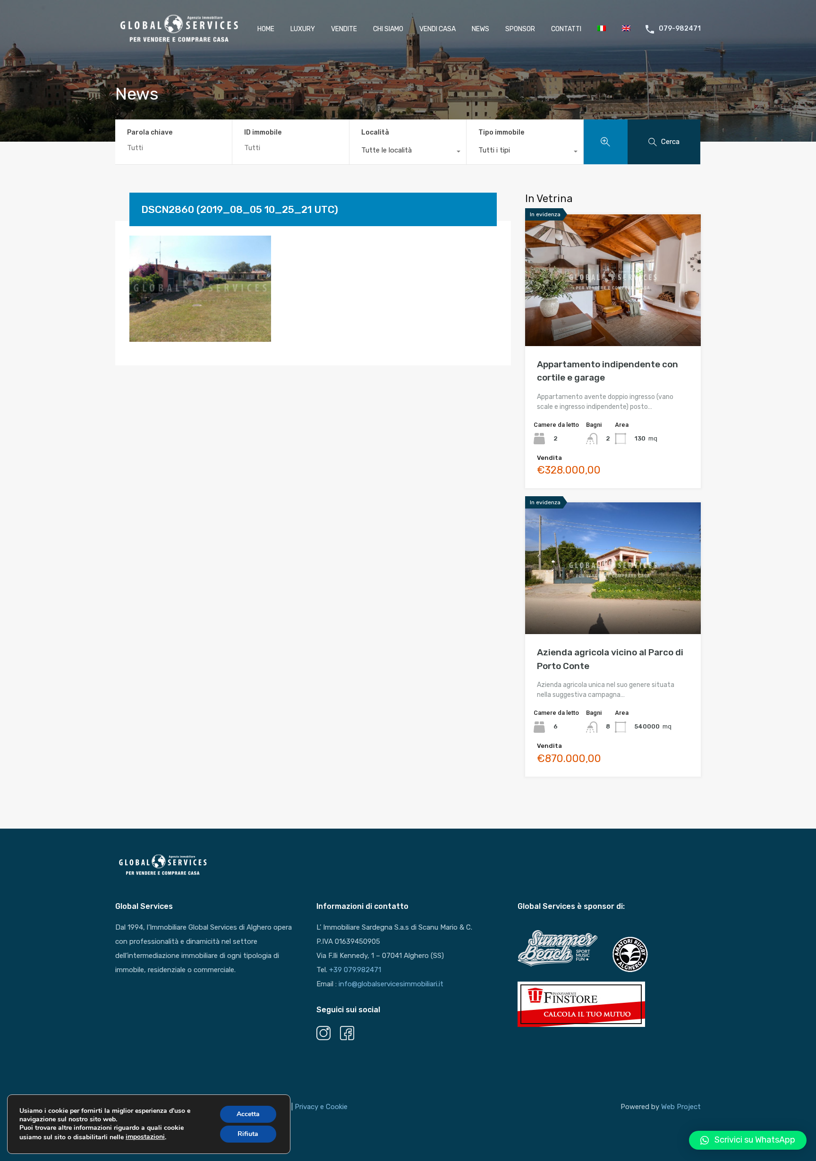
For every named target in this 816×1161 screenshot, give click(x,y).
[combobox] (407, 152)
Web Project (681, 1106)
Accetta (248, 1114)
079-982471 (680, 29)
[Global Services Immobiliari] (178, 42)
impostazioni (145, 1136)
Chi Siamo (388, 29)
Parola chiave (149, 132)
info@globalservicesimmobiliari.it (391, 984)
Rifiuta (248, 1133)
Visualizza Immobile (613, 320)
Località (375, 132)
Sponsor (520, 29)
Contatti (566, 29)
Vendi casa (437, 29)
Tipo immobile (501, 132)
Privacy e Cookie (321, 1106)
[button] (748, 1140)
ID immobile (262, 132)
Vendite (344, 29)
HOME (265, 29)
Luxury (302, 29)
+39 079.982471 (355, 970)
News (480, 29)
